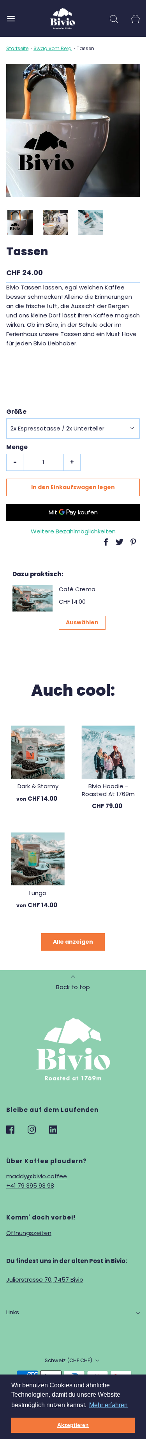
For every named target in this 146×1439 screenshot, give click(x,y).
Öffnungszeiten (28, 1233)
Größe (16, 412)
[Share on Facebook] (105, 542)
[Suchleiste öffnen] (114, 18)
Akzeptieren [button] (73, 1425)
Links (12, 1312)
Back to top (73, 987)
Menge (17, 447)
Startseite (17, 48)
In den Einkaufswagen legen (73, 487)
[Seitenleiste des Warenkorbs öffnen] (135, 18)
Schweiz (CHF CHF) (69, 1360)
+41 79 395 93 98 (30, 1185)
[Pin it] (132, 542)
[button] (20, 222)
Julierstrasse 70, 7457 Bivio (44, 1279)
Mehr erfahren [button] (108, 1405)
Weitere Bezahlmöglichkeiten (73, 531)
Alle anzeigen (73, 942)
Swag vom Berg (52, 48)
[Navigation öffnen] (10, 18)
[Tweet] (118, 542)
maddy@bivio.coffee (36, 1176)
